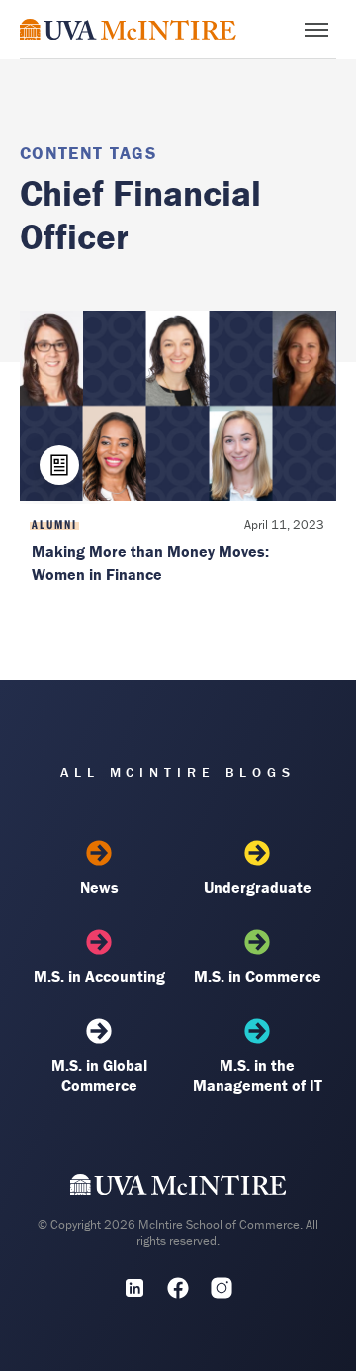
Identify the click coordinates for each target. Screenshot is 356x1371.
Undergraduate (258, 887)
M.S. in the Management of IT (257, 1075)
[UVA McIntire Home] (178, 1189)
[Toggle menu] (316, 29)
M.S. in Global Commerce (99, 1075)
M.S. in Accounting (99, 976)
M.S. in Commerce (257, 976)
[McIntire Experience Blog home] (128, 29)
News (99, 887)
